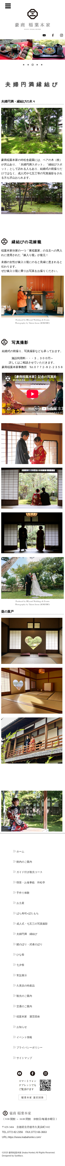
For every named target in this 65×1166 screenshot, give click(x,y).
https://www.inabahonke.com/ (24, 1137)
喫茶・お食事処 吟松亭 (30, 882)
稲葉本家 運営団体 (28, 1016)
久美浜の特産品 (25, 985)
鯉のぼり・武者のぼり (29, 944)
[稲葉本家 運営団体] (32, 1099)
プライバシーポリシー (29, 1047)
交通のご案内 (24, 1006)
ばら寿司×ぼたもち (27, 913)
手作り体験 (22, 892)
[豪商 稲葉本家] (32, 19)
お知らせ (21, 1027)
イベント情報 (24, 1037)
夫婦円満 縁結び (26, 934)
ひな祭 (20, 954)
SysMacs (18, 1156)
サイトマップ (24, 1058)
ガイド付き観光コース (29, 872)
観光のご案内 (24, 995)
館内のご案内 (24, 861)
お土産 (20, 903)
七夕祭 (20, 965)
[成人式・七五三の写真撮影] (31, 830)
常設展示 (21, 975)
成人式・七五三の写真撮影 (32, 923)
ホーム (20, 851)
